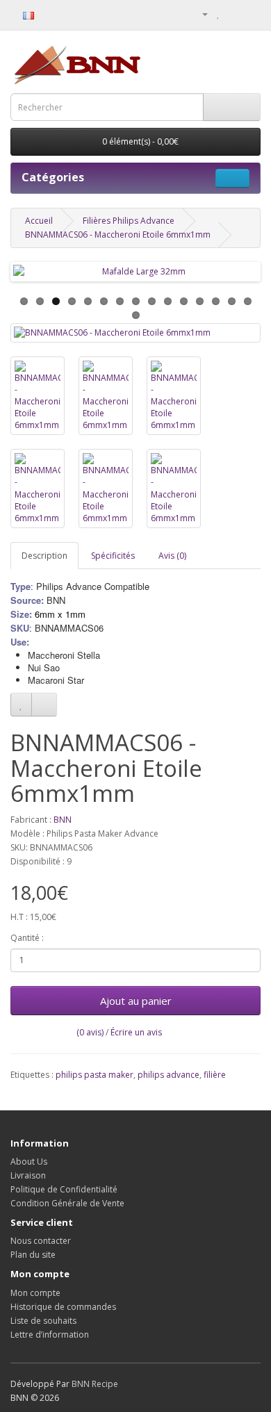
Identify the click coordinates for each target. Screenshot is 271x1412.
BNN (63, 820)
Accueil (39, 221)
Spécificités (113, 555)
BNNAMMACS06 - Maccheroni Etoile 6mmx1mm (118, 234)
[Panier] (233, 13)
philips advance (168, 1075)
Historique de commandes (63, 1307)
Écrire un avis (136, 1032)
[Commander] (250, 13)
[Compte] (199, 13)
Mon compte (35, 1293)
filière (215, 1075)
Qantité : (27, 938)
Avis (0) (172, 555)
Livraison (28, 1175)
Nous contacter (40, 1241)
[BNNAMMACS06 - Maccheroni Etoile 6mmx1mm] (135, 332)
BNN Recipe (95, 1384)
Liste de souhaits (43, 1321)
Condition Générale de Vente (67, 1203)
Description (44, 555)
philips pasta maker (94, 1075)
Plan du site (33, 1255)
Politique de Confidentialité (63, 1189)
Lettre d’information (49, 1334)
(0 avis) (90, 1032)
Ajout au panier (136, 1001)
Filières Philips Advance (128, 221)
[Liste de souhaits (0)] (218, 13)
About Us (28, 1161)
